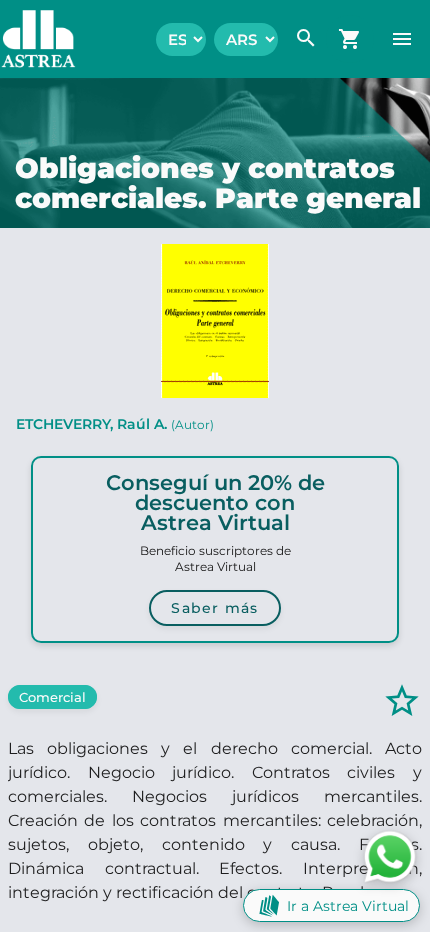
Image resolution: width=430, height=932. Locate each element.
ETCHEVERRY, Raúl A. (115, 424)
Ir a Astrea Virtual (348, 906)
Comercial (52, 697)
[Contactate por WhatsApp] (390, 855)
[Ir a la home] (28, 39)
